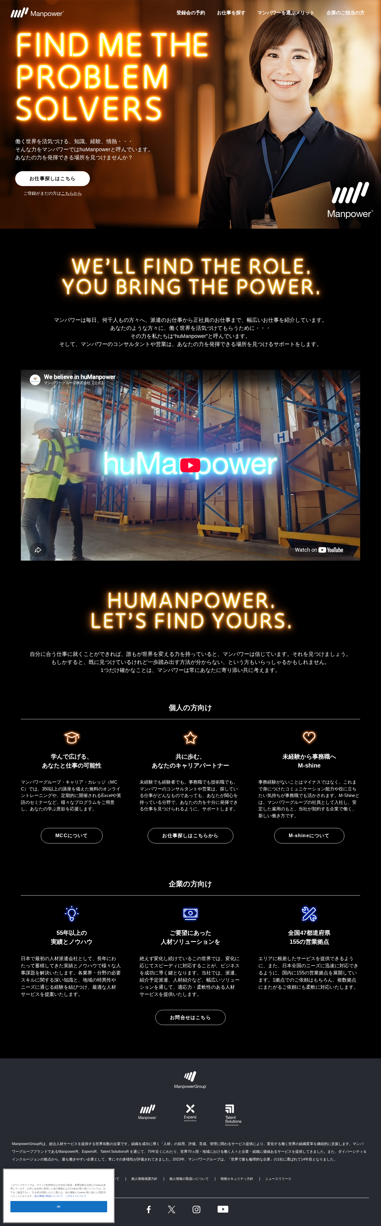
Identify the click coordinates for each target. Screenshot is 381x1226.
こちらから (71, 193)
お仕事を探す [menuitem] (231, 12)
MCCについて (71, 835)
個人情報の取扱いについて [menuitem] (189, 1178)
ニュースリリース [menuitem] (278, 1178)
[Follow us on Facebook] (149, 1209)
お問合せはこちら (190, 1017)
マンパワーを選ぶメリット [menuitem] (286, 12)
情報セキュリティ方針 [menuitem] (237, 1178)
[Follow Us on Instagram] (196, 1209)
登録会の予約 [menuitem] (191, 12)
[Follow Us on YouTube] (223, 1209)
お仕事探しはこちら (52, 178)
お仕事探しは (190, 835)
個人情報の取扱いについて (48, 1196)
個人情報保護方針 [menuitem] (144, 1178)
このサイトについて (75, 1196)
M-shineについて (309, 835)
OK (59, 1206)
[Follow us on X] (171, 1209)
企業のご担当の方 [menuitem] (346, 12)
